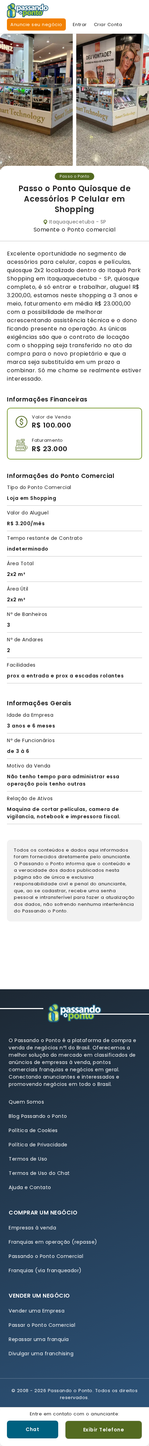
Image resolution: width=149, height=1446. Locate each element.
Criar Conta (108, 24)
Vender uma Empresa (36, 1310)
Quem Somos (26, 1101)
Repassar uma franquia (39, 1339)
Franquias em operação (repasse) (53, 1241)
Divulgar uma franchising (41, 1353)
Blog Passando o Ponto (38, 1116)
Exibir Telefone (103, 1429)
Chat (32, 1429)
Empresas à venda (32, 1227)
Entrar (80, 24)
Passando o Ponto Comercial (46, 1256)
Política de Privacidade (38, 1144)
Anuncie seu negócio (36, 24)
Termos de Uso (28, 1158)
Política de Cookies (33, 1130)
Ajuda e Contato (30, 1187)
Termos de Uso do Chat (39, 1173)
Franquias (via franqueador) (45, 1270)
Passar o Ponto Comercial (42, 1325)
